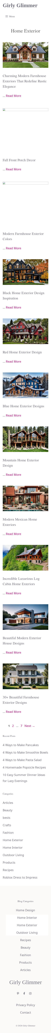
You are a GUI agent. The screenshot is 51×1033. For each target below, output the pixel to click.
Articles (8, 803)
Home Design (25, 910)
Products (9, 862)
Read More (13, 96)
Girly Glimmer (20, 5)
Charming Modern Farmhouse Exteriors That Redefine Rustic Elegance (25, 81)
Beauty (7, 810)
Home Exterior (13, 840)
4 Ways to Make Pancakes (21, 745)
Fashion (8, 832)
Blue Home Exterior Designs (23, 406)
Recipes (8, 870)
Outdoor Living (13, 855)
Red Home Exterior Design (22, 352)
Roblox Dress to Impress (20, 877)
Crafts (7, 825)
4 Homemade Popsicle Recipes (24, 767)
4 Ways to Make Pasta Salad (22, 760)
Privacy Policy (25, 1005)
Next (29, 726)
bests (6, 818)
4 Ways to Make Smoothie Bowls (25, 752)
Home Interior (13, 847)
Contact (25, 1012)
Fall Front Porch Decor (19, 160)
